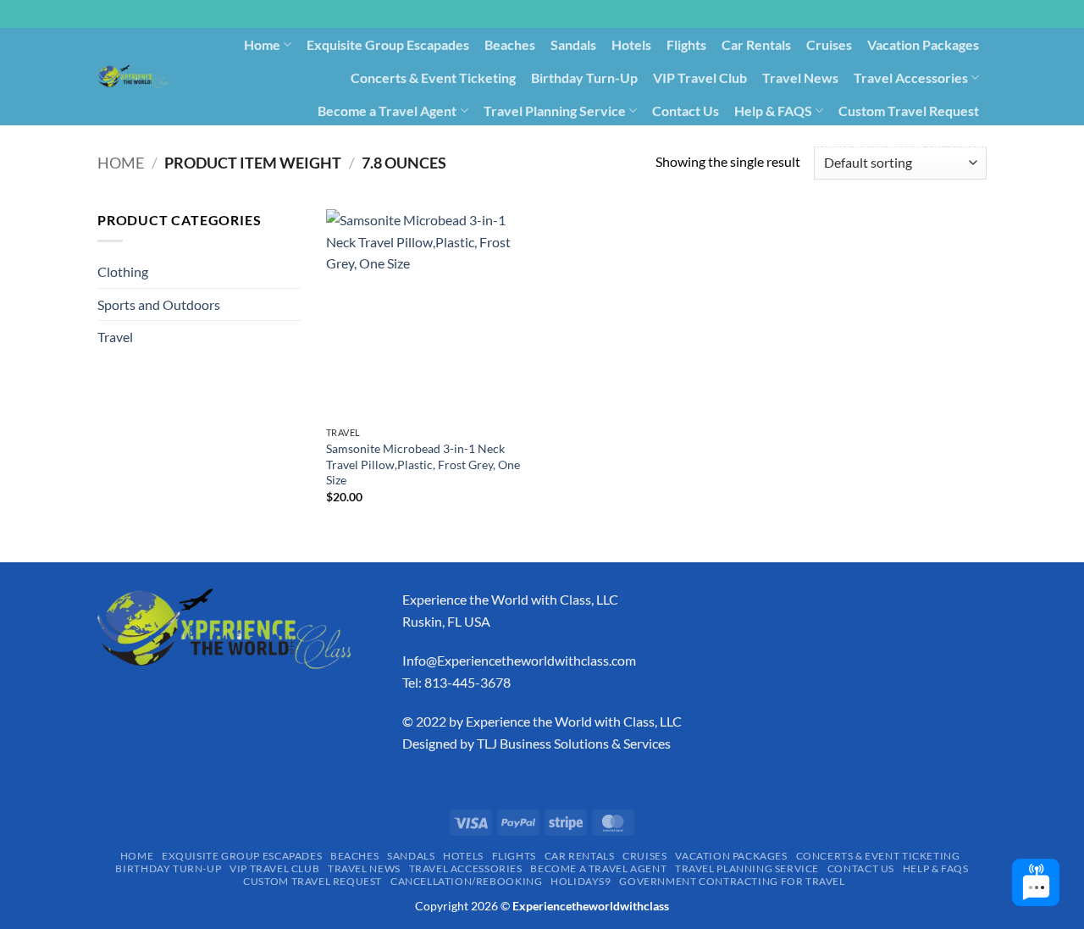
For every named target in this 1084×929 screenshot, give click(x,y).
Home (262, 44)
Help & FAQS (773, 110)
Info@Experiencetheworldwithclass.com (519, 660)
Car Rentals (756, 44)
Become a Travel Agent (387, 110)
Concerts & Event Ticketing (433, 77)
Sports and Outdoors (158, 304)
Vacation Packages (923, 44)
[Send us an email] (995, 22)
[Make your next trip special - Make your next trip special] (132, 76)
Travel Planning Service (555, 110)
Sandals (573, 44)
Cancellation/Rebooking (608, 143)
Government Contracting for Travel (879, 143)
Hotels (631, 44)
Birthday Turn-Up (584, 77)
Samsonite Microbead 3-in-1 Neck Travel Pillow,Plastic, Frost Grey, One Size (423, 464)
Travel (115, 337)
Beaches (509, 44)
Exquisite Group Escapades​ (388, 44)
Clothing (122, 271)
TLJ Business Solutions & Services (574, 743)
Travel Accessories (911, 77)
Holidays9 (726, 143)
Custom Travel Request (908, 110)
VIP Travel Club (700, 77)
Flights (686, 44)
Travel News (800, 77)
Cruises (829, 44)
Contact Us (685, 110)
